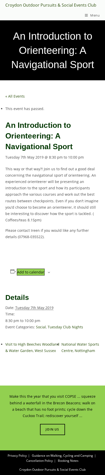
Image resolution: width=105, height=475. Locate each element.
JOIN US (52, 429)
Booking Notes (68, 460)
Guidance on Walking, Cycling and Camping (62, 455)
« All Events (15, 96)
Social (41, 327)
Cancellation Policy (39, 460)
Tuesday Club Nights (65, 327)
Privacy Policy (17, 455)
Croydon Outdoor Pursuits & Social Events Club (50, 5)
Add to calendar (30, 272)
